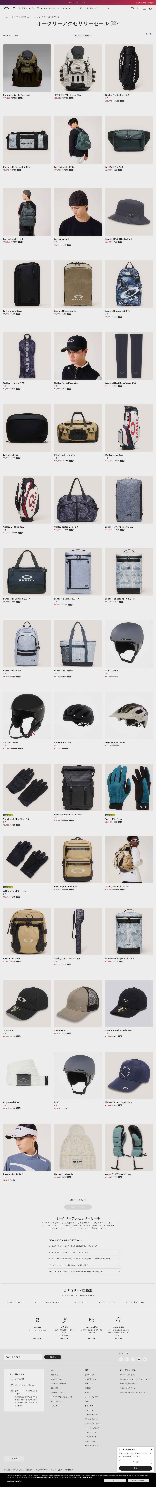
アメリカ (135, 1462)
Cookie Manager (87, 1477)
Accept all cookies (138, 1480)
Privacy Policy (37, 1477)
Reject (115, 1480)
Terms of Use (49, 1477)
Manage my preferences (14, 1481)
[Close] (151, 1449)
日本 (135, 1468)
